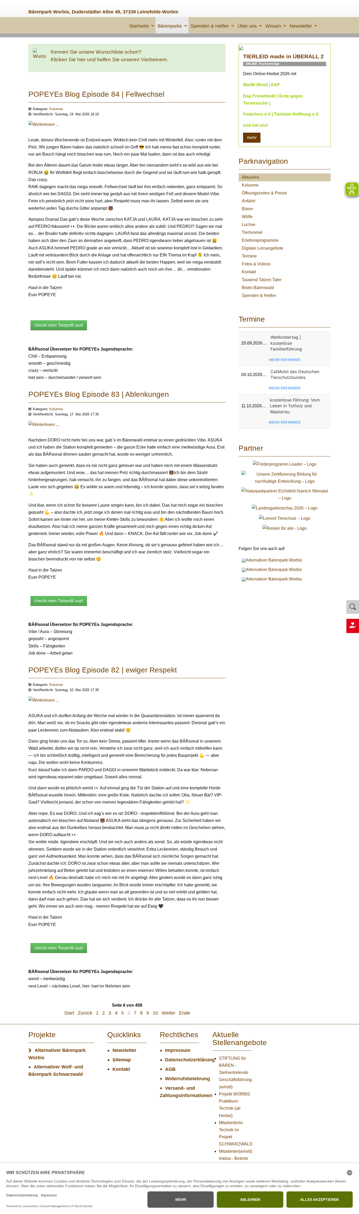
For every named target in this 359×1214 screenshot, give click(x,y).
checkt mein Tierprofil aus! (58, 325)
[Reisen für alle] (285, 528)
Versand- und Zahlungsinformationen (179, 1092)
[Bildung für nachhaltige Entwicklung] (284, 477)
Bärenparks (170, 26)
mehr (252, 137)
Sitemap (121, 1059)
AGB (170, 1069)
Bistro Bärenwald (258, 287)
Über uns (247, 26)
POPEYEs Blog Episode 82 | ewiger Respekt (102, 670)
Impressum (177, 1050)
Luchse (248, 224)
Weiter (168, 1013)
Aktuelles (250, 177)
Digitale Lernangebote (262, 248)
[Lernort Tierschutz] (284, 518)
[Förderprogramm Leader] (284, 464)
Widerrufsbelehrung (182, 1078)
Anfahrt (248, 201)
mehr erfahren (284, 360)
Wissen (273, 26)
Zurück (85, 1013)
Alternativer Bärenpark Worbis (57, 1054)
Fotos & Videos (256, 264)
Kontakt (249, 272)
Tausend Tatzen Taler (261, 279)
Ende (184, 1013)
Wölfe (247, 216)
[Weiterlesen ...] (43, 128)
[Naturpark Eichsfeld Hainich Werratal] (284, 494)
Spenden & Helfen (210, 26)
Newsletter (301, 26)
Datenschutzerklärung (182, 1059)
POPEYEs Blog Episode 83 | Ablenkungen (98, 394)
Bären (247, 209)
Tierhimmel (252, 232)
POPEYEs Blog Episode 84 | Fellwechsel (96, 94)
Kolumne (56, 109)
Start (69, 1013)
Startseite (139, 26)
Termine (249, 256)
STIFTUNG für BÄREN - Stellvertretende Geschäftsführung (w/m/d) (235, 1072)
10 (155, 1013)
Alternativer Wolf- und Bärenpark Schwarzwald (55, 1070)
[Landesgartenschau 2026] (284, 508)
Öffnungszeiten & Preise (264, 193)
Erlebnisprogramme (260, 240)
